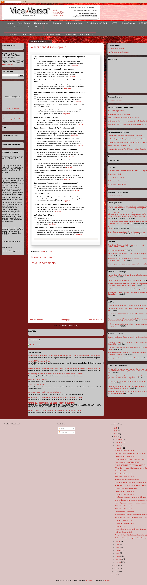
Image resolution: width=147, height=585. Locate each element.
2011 (115, 571)
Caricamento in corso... (115, 100)
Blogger (107, 580)
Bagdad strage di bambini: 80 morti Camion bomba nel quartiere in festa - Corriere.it (55, 374)
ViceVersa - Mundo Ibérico (15, 27)
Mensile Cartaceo (24, 23)
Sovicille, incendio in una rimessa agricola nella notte (125, 358)
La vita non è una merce (116, 177)
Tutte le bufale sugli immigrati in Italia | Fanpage (131, 538)
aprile (118, 553)
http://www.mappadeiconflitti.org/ (13, 119)
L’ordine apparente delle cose (117, 181)
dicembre (119, 439)
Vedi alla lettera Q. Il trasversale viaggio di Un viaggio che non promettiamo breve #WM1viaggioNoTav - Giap (64, 368)
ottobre (118, 445)
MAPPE (114, 23)
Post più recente (36, 320)
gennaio (118, 562)
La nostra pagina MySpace (52, 34)
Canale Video (57, 23)
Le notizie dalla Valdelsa (116, 48)
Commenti (63, 432)
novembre (119, 442)
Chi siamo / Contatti (34, 27)
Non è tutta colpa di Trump (116, 111)
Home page (10, 23)
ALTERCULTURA (11, 34)
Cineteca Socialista (128, 23)
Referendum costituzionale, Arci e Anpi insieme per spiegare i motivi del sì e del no (55, 397)
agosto (118, 541)
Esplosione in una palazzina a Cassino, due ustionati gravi (127, 305)
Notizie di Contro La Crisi (123, 506)
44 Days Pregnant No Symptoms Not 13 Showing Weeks (127, 139)
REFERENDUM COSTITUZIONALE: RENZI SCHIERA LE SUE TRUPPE (52, 403)
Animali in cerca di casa (74, 23)
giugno (118, 547)
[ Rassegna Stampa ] (41, 23)
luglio (118, 544)
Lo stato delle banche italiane (117, 184)
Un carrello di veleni (114, 174)
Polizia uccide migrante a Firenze (126, 488)
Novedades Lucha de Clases (37, 379)
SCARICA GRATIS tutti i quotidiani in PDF (80, 34)
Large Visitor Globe (12, 108)
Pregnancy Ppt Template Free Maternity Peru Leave (125, 135)
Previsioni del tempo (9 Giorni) (97, 23)
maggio (118, 550)
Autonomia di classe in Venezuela (119, 114)
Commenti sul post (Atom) (69, 325)
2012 (115, 568)
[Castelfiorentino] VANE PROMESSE (127, 462)
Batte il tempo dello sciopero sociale (127, 479)
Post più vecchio (95, 320)
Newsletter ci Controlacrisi (123, 474)
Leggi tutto (74, 65)
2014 (115, 437)
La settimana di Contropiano (124, 456)
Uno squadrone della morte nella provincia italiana (44, 392)
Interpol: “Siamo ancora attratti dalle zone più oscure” (125, 280)
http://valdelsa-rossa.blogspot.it (118, 52)
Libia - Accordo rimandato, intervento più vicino (123, 117)
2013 (115, 565)
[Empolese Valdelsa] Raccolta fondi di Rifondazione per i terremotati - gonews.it (54, 410)
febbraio (118, 559)
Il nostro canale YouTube (30, 34)
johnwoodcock (90, 580)
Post (62, 429)
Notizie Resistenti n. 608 (36, 385)
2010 (115, 574)
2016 (115, 431)
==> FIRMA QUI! (7, 64)
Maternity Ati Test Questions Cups (119, 146)
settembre (119, 448)
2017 (115, 428)
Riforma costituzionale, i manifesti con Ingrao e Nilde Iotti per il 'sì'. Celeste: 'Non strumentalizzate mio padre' (64, 355)
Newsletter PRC (120, 471)
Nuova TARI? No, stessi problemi (39, 361)
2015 (115, 434)
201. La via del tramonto (116, 250)
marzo (118, 556)
